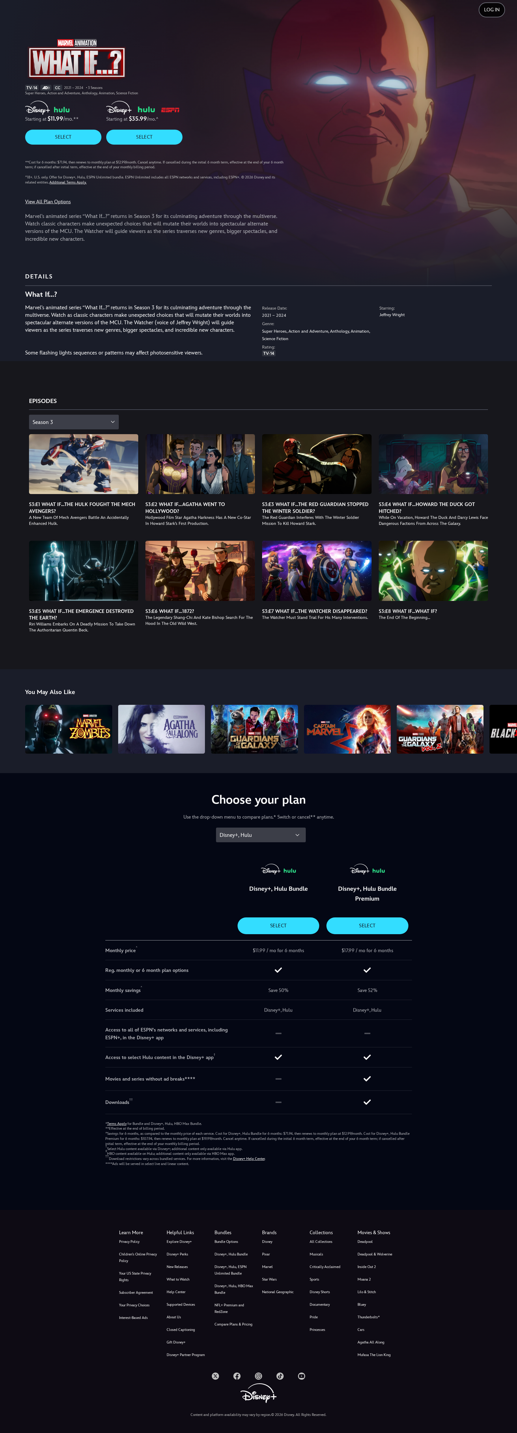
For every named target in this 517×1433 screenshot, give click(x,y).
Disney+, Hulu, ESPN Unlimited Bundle (231, 1270)
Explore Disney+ (179, 1242)
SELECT (63, 137)
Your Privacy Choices (134, 1305)
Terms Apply (117, 1124)
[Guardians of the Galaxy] (254, 729)
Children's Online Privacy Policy (138, 1257)
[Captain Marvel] (347, 729)
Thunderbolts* (369, 1317)
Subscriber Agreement (136, 1292)
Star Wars (269, 1279)
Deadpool (365, 1242)
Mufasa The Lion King (374, 1355)
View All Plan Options (48, 202)
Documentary (320, 1304)
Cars (361, 1330)
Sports (314, 1279)
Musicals (316, 1254)
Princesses (317, 1330)
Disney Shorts (320, 1292)
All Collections (321, 1242)
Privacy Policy (129, 1242)
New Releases (177, 1267)
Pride (314, 1317)
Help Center (176, 1292)
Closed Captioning (181, 1330)
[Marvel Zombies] (68, 729)
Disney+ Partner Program (186, 1355)
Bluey (362, 1304)
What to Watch (178, 1279)
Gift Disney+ (176, 1342)
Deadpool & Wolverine (375, 1254)
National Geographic (278, 1292)
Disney (267, 1242)
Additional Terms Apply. (67, 182)
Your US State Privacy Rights (135, 1276)
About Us (174, 1317)
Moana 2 (364, 1279)
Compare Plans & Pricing (234, 1324)
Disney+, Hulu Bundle (231, 1254)
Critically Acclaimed (325, 1267)
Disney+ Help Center (249, 1159)
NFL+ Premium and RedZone (229, 1308)
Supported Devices (181, 1304)
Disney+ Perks (177, 1254)
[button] (187, 1232)
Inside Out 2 (367, 1267)
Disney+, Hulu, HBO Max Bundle (234, 1289)
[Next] (505, 728)
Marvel (267, 1267)
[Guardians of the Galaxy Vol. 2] (440, 729)
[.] (215, 1376)
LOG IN (492, 10)
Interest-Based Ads (133, 1318)
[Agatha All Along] (161, 729)
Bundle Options (226, 1242)
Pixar (266, 1254)
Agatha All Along (371, 1342)
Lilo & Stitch (367, 1292)
